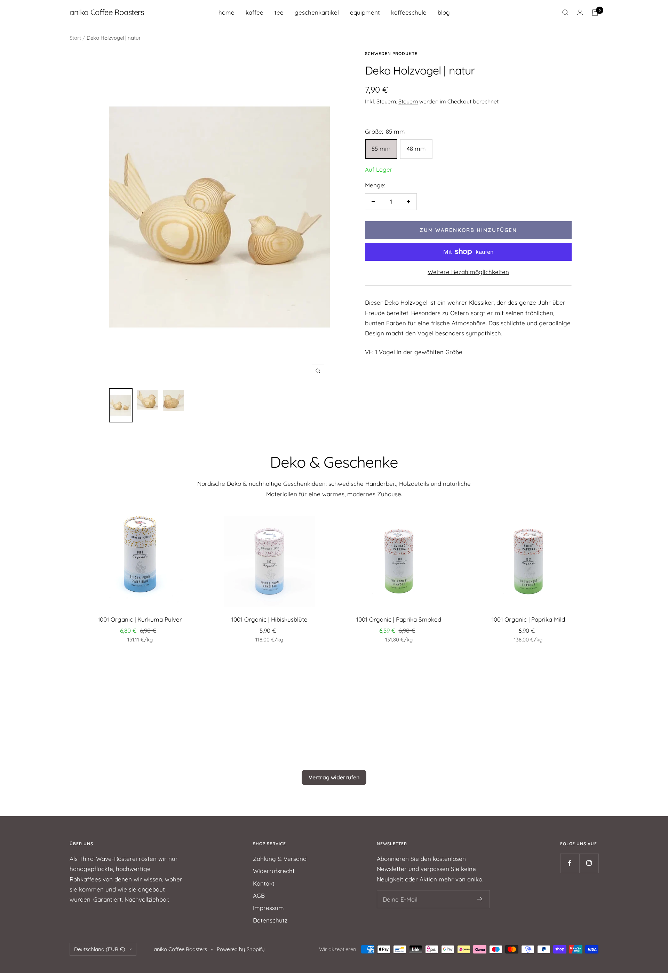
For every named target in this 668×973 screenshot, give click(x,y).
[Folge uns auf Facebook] (569, 863)
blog (444, 12)
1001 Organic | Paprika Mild (528, 619)
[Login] (580, 12)
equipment (365, 12)
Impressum (268, 907)
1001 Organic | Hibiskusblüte (269, 619)
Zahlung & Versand (280, 858)
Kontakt (264, 883)
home (226, 12)
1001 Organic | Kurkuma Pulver (140, 619)
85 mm (381, 148)
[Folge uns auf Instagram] (588, 863)
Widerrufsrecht (274, 870)
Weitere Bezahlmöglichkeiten (468, 271)
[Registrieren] (480, 899)
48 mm (416, 148)
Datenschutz (270, 920)
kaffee (254, 12)
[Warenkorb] (594, 12)
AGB (259, 895)
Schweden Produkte (391, 53)
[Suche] (565, 12)
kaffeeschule (409, 12)
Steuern (408, 101)
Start (75, 37)
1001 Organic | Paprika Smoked (398, 619)
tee (279, 12)
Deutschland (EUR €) (99, 949)
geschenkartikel (317, 12)
